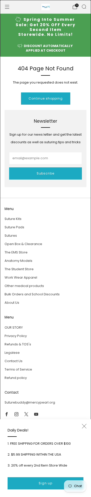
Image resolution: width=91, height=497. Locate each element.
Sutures (11, 235)
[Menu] (7, 6)
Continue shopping (46, 98)
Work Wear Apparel (21, 277)
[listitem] (45, 27)
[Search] (83, 6)
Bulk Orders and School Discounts (32, 294)
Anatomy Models (18, 260)
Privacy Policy (16, 335)
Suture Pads (14, 227)
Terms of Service (18, 369)
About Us (12, 302)
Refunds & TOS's (18, 344)
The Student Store (19, 269)
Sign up (45, 483)
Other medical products (24, 285)
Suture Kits (13, 218)
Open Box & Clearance (23, 244)
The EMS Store (16, 252)
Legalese (12, 352)
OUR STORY (14, 327)
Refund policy (16, 377)
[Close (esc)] (84, 426)
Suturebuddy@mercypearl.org (30, 402)
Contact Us (13, 361)
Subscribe (45, 173)
